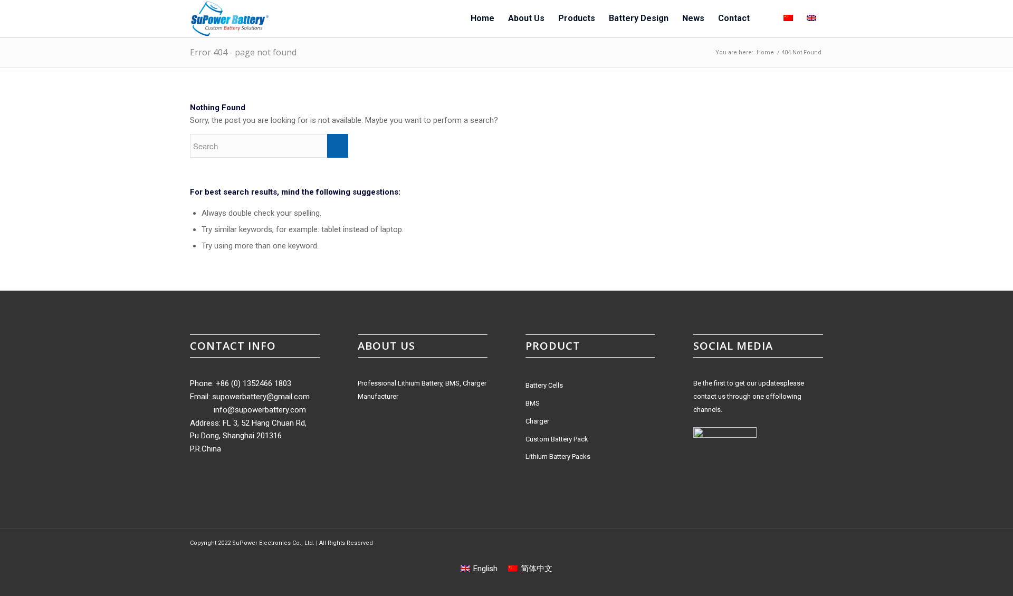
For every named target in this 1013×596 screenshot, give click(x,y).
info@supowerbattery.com (260, 410)
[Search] (767, 18)
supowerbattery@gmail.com (261, 396)
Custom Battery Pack (556, 439)
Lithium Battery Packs (557, 456)
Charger (537, 421)
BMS (532, 403)
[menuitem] (482, 18)
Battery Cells (544, 385)
